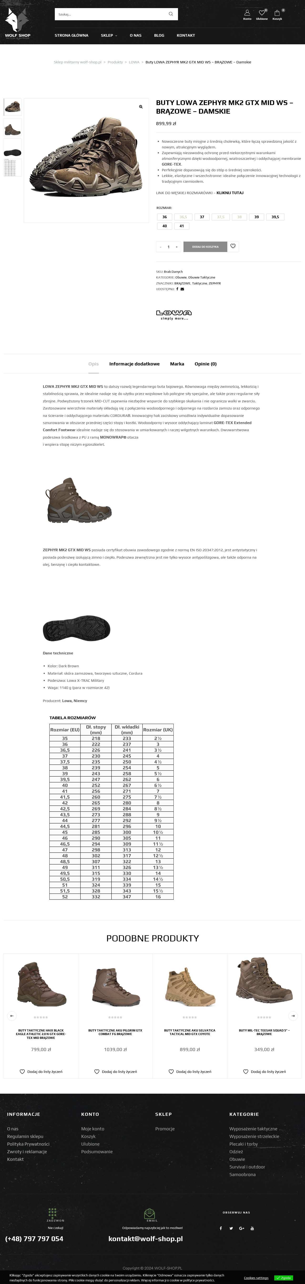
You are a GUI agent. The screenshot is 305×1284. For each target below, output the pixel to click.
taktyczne (199, 283)
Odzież (236, 1151)
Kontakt (15, 1159)
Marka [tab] (177, 363)
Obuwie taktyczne (201, 277)
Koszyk (88, 1136)
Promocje (165, 1128)
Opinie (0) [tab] (206, 363)
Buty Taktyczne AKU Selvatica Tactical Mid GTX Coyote (189, 1032)
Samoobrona (242, 1174)
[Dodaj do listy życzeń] (234, 247)
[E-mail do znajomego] (182, 289)
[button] (140, 106)
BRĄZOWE (182, 283)
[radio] (164, 217)
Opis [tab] (93, 363)
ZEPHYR (215, 283)
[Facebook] (221, 1228)
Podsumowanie (97, 1151)
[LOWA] (174, 314)
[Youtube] (252, 1228)
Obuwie (181, 277)
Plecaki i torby (243, 1144)
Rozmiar (164, 208)
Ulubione (90, 1144)
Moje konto (92, 1128)
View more (223, 1280)
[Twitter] (231, 1228)
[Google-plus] (242, 1228)
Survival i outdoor (247, 1166)
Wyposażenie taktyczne (253, 1128)
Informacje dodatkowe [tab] (134, 363)
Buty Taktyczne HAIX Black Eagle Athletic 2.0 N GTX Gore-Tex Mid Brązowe (41, 1034)
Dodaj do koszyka (205, 246)
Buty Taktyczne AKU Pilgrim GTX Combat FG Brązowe (115, 1032)
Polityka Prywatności (28, 1144)
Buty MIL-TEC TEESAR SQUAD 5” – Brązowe (264, 1032)
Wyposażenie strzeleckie (254, 1136)
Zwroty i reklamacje (27, 1151)
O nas (12, 1128)
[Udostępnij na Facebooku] (177, 289)
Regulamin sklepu (25, 1136)
